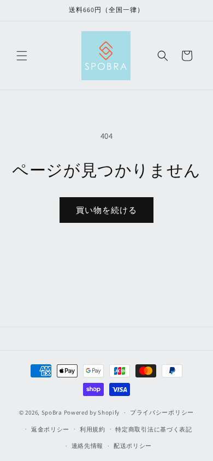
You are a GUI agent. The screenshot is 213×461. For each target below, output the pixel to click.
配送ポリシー (133, 446)
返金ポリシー (50, 429)
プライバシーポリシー (162, 412)
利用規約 (92, 429)
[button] (22, 56)
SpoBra (52, 412)
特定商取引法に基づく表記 (153, 429)
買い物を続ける (106, 210)
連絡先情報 (88, 446)
